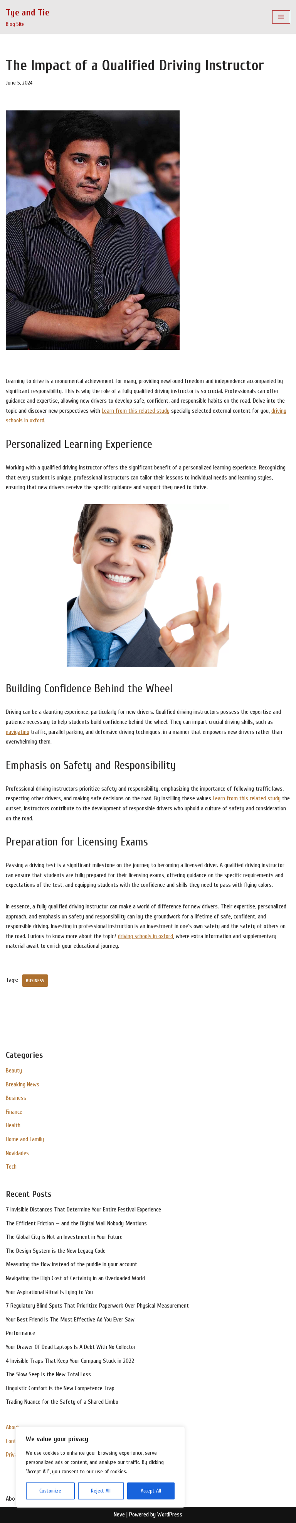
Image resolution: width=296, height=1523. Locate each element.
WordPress (169, 1514)
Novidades (17, 1153)
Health (13, 1125)
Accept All (151, 1490)
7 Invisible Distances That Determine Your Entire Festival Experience (83, 1209)
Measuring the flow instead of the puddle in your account (71, 1264)
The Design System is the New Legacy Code (56, 1250)
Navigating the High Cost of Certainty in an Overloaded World (75, 1278)
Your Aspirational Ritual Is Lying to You (49, 1292)
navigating (17, 731)
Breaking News (22, 1084)
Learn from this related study (136, 410)
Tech (11, 1166)
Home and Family (25, 1139)
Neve (119, 1514)
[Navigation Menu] (281, 17)
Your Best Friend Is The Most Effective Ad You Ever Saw (70, 1319)
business (35, 980)
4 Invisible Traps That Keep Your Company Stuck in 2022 (70, 1360)
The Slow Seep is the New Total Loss (48, 1374)
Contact (15, 1441)
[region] (100, 1467)
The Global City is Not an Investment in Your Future (64, 1236)
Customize (50, 1490)
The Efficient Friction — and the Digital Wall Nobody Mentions (76, 1223)
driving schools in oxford (145, 936)
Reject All (101, 1490)
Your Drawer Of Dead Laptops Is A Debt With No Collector (71, 1346)
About (12, 1427)
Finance (14, 1111)
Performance (20, 1333)
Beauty (14, 1070)
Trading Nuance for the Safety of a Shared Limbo (62, 1401)
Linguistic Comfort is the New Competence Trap (60, 1388)
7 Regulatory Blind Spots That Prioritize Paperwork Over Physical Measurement (97, 1305)
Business (16, 1097)
